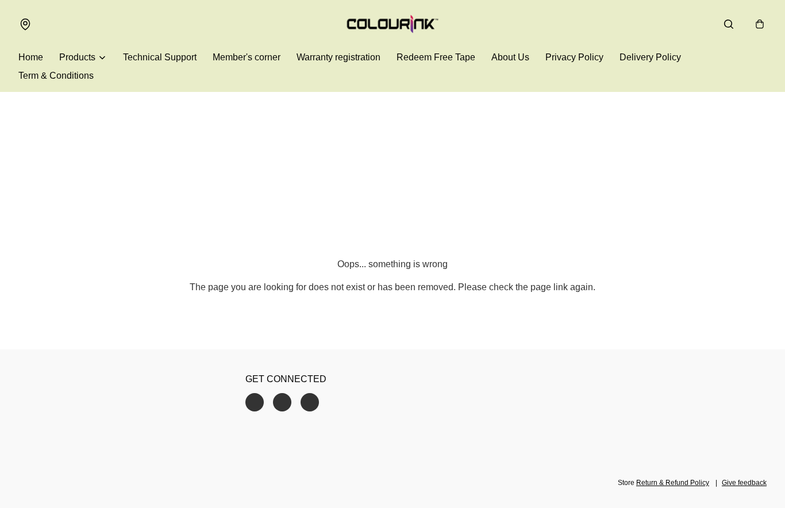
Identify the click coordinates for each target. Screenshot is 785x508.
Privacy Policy (574, 57)
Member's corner (246, 57)
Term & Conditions (56, 75)
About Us (510, 57)
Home (30, 57)
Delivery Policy (650, 57)
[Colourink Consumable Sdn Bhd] (392, 24)
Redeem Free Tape (436, 57)
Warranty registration (338, 57)
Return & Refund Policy (672, 483)
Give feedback (744, 483)
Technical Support (160, 57)
